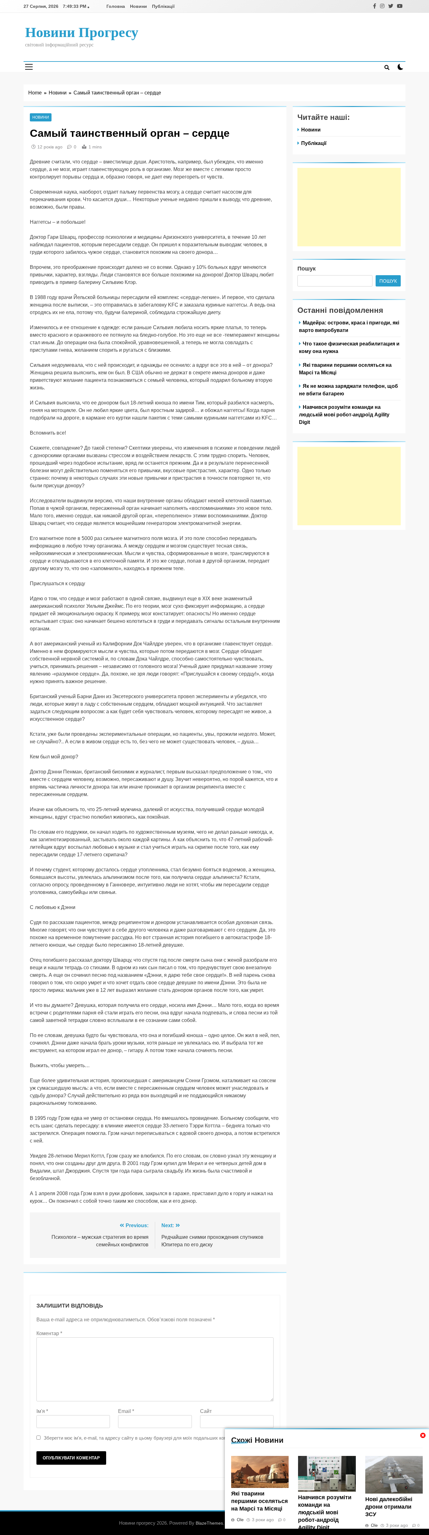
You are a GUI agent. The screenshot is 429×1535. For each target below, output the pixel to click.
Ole (240, 1519)
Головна (115, 6)
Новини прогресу (81, 32)
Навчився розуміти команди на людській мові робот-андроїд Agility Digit (324, 1512)
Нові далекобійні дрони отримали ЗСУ (388, 1506)
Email (126, 1411)
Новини (138, 6)
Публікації (163, 6)
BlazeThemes (209, 1523)
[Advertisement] (349, 207)
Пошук (306, 268)
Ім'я (42, 1411)
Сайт (206, 1411)
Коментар (49, 1333)
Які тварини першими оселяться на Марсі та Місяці (259, 1501)
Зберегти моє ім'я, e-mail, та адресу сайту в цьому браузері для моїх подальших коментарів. (144, 1438)
